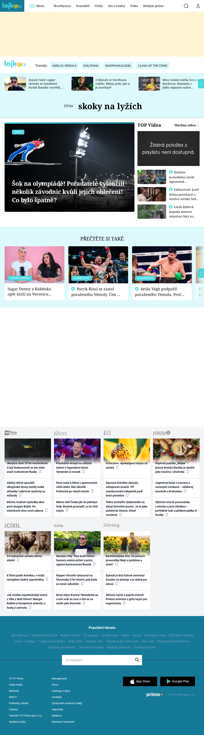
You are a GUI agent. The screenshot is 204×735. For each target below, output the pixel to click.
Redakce (57, 715)
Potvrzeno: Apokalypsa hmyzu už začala (126, 465)
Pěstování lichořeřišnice (173, 641)
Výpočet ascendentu (61, 647)
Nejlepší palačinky (119, 647)
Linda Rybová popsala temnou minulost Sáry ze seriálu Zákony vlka (183, 214)
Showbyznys (62, 6)
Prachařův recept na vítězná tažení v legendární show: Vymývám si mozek (74, 467)
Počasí (136, 635)
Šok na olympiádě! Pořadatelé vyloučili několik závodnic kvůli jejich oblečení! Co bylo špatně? (68, 191)
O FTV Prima (16, 678)
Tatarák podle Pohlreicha (122, 641)
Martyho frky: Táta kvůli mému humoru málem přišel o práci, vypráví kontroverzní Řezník (75, 560)
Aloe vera (148, 641)
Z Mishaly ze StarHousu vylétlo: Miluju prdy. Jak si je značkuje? (112, 83)
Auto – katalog (25, 641)
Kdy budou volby (155, 635)
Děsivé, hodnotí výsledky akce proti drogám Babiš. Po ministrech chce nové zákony (25, 506)
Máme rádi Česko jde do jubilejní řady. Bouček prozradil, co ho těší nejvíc (77, 506)
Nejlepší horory (70, 635)
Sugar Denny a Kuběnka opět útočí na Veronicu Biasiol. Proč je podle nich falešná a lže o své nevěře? (31, 291)
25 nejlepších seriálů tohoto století (24, 558)
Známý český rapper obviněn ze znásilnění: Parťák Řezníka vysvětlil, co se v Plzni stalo (46, 85)
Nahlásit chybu (17, 721)
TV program (91, 635)
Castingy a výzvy (61, 690)
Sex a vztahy (116, 6)
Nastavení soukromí (63, 721)
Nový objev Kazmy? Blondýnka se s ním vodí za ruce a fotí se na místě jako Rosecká (77, 599)
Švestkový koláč (145, 647)
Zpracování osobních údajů (67, 703)
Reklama (14, 690)
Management (59, 678)
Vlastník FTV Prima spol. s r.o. (25, 715)
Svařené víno (94, 641)
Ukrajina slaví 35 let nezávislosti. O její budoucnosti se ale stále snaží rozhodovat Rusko (27, 467)
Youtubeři (82, 6)
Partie (125, 635)
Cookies (13, 709)
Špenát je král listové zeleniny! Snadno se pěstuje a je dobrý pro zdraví (126, 580)
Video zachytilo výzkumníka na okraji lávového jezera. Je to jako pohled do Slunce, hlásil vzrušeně (126, 508)
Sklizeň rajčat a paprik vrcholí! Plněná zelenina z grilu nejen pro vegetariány (126, 599)
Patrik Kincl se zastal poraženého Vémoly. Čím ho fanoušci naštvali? (96, 291)
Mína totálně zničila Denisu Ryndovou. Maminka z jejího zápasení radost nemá (180, 85)
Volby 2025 (75, 641)
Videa (134, 6)
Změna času (110, 635)
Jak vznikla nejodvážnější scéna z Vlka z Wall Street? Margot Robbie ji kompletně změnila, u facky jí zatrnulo (27, 601)
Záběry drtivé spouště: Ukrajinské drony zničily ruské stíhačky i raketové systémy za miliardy (26, 489)
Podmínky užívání (18, 703)
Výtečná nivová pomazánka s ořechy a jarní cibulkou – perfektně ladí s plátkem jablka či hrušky (176, 508)
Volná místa (15, 684)
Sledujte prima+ (154, 6)
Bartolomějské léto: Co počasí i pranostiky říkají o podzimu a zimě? (125, 560)
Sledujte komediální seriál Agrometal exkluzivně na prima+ (181, 181)
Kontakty (57, 697)
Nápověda (57, 709)
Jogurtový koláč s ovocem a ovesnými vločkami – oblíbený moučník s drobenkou (174, 487)
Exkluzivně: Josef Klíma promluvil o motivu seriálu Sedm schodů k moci (184, 196)
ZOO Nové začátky (181, 635)
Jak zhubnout (20, 635)
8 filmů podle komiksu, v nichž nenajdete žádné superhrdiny (25, 577)
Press (55, 684)
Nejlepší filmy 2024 (44, 635)
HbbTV (13, 697)
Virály (99, 6)
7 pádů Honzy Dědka (51, 641)
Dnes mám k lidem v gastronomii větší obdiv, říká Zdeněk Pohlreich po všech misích (76, 487)
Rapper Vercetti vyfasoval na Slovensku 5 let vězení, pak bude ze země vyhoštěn (76, 580)
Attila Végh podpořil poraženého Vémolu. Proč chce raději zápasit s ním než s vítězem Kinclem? (158, 291)
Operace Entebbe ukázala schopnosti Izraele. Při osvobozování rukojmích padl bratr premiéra (124, 489)
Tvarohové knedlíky (91, 647)
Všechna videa (185, 125)
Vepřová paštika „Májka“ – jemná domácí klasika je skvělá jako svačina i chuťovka (174, 467)
